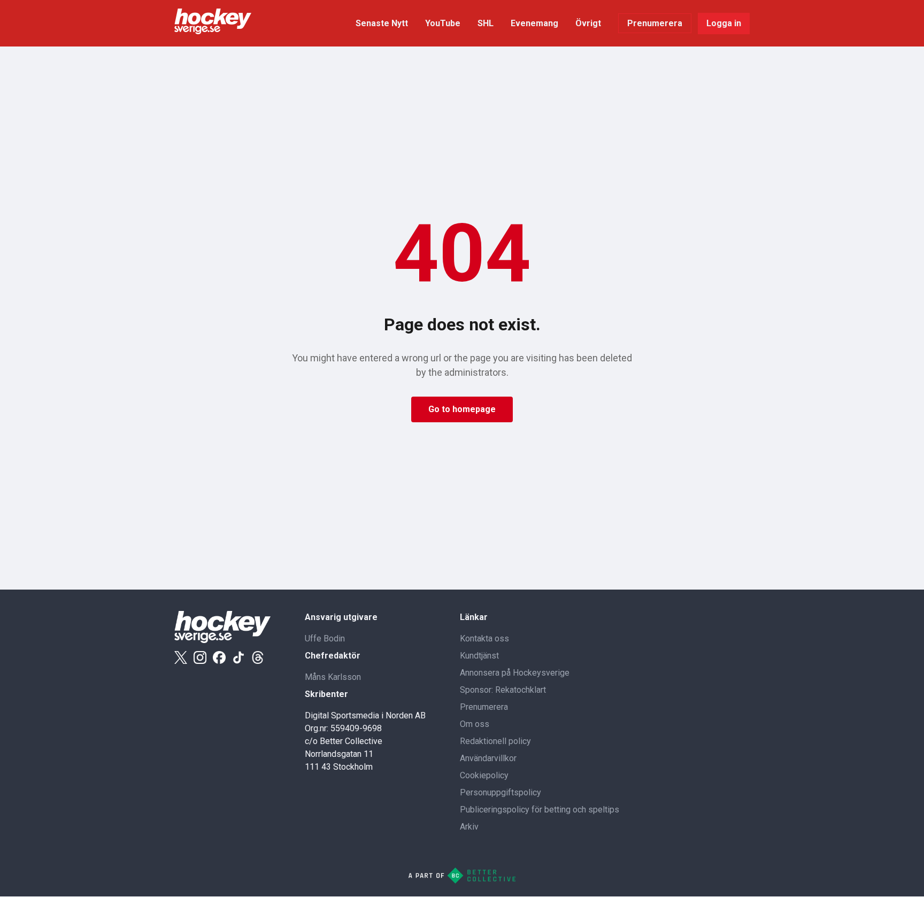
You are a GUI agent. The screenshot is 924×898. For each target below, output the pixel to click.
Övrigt (588, 23)
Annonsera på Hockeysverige (514, 673)
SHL (486, 23)
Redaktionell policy (495, 741)
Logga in (723, 23)
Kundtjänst (479, 656)
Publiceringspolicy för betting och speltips (539, 809)
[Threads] (257, 657)
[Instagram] (200, 657)
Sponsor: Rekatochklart (503, 690)
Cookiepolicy (484, 775)
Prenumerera (654, 23)
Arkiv (469, 827)
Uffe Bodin (325, 638)
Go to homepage (462, 409)
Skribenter (326, 694)
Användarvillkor (488, 758)
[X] (180, 657)
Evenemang (534, 23)
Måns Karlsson (333, 677)
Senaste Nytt (382, 23)
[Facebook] (219, 657)
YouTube (442, 23)
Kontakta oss (484, 638)
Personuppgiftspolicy (500, 792)
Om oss (474, 724)
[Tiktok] (238, 657)
